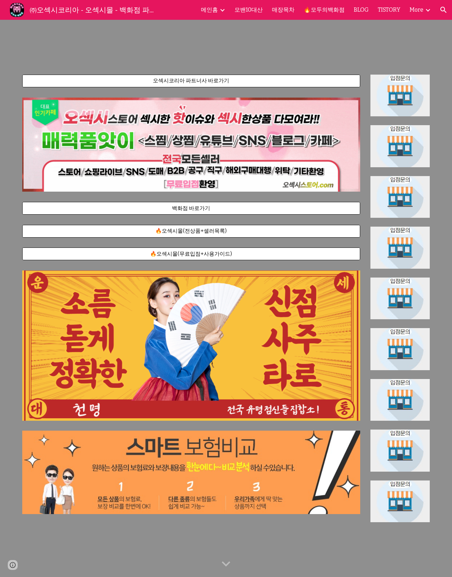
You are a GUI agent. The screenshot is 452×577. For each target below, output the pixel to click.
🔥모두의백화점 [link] (324, 9)
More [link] (416, 9)
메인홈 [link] (209, 9)
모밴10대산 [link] (248, 9)
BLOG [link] (361, 9)
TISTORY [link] (389, 9)
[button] (443, 9)
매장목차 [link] (283, 9)
